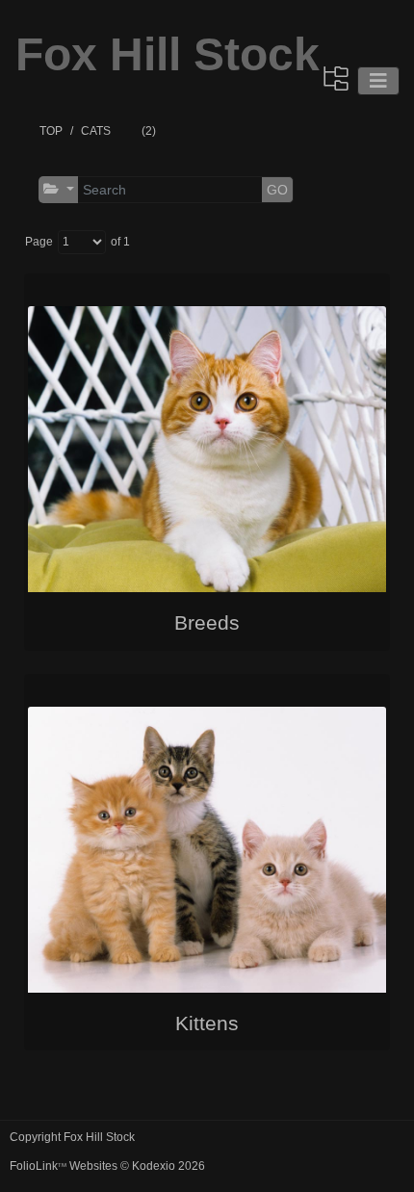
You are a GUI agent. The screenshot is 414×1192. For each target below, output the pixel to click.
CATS (96, 131)
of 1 (120, 241)
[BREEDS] (207, 449)
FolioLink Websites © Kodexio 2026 (107, 1166)
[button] (58, 189)
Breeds (207, 622)
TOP (51, 131)
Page (39, 241)
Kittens (207, 1023)
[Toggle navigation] (378, 80)
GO (277, 189)
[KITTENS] (207, 850)
